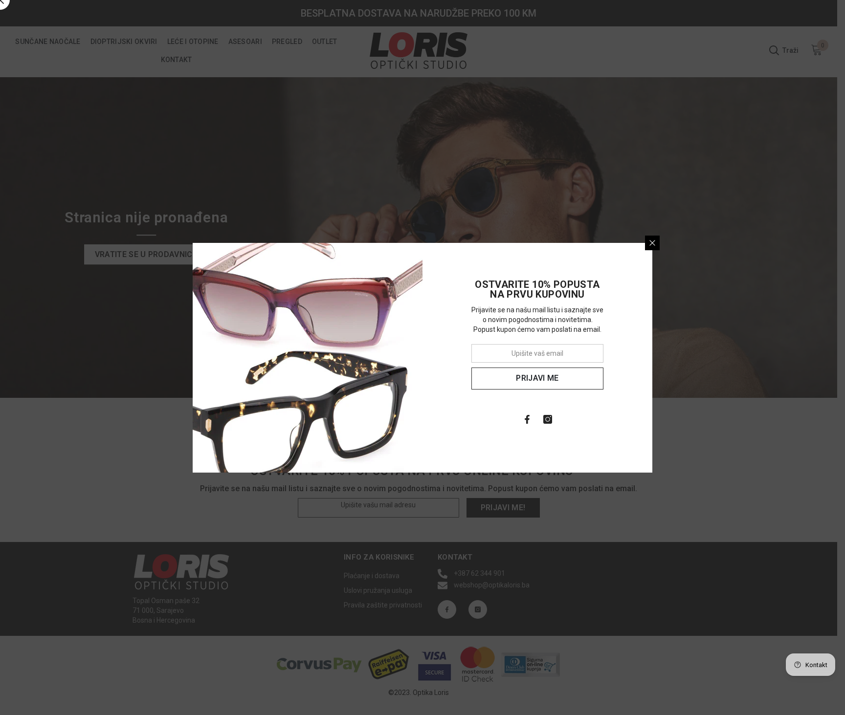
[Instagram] (547, 419)
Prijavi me (537, 378)
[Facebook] (527, 419)
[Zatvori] (652, 243)
